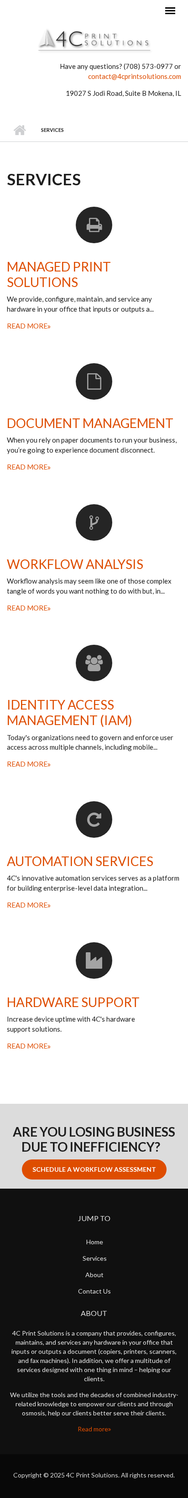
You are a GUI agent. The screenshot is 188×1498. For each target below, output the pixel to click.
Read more (93, 1429)
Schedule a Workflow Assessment (94, 1169)
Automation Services (80, 861)
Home (19, 130)
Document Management (90, 423)
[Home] (94, 39)
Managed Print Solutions (59, 274)
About (94, 1275)
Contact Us (94, 1291)
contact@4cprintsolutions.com (134, 76)
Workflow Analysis (75, 564)
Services (95, 1258)
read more (27, 326)
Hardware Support (73, 1002)
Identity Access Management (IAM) (69, 712)
